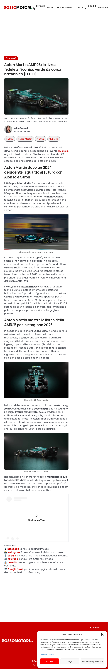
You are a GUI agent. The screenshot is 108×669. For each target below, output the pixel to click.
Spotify (12, 555)
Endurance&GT (65, 7)
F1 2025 (40, 138)
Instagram (14, 552)
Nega (70, 661)
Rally (80, 7)
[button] (102, 634)
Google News (15, 569)
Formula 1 (39, 7)
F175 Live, (63, 150)
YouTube (13, 559)
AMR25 (9, 138)
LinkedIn (12, 562)
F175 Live (53, 138)
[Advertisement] (54, 33)
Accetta (49, 661)
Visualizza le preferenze (92, 661)
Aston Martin (25, 138)
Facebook (13, 549)
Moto (50, 7)
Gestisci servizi (47, 654)
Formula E (90, 7)
